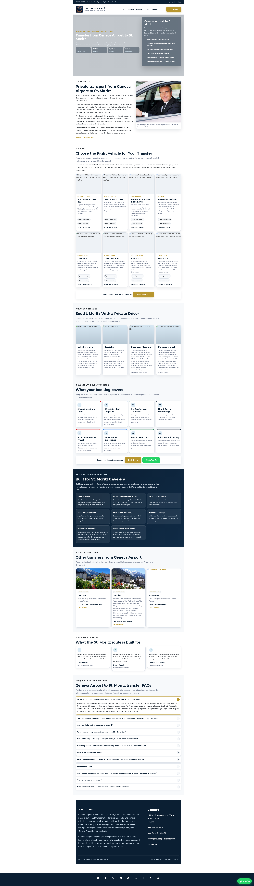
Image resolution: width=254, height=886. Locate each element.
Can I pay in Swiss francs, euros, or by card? (95, 725)
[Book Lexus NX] (168, 243)
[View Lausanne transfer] (164, 578)
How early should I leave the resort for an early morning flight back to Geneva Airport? (111, 746)
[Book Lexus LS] (141, 243)
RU (176, 2)
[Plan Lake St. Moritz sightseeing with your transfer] (88, 334)
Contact (155, 9)
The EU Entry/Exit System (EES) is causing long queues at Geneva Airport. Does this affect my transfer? (118, 718)
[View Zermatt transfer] (93, 578)
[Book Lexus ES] (88, 243)
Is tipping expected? (85, 766)
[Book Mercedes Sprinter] (168, 184)
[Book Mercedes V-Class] (115, 184)
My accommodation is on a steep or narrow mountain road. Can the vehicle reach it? (110, 759)
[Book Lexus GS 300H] (115, 243)
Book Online (133, 460)
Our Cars (130, 9)
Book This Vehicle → (84, 228)
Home (122, 9)
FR (173, 2)
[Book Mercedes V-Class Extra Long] (141, 184)
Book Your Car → (143, 294)
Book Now (174, 9)
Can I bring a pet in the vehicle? (89, 780)
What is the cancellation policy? (89, 752)
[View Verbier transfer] (129, 578)
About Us (139, 9)
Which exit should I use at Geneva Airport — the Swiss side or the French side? (108, 699)
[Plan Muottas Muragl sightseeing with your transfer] (168, 334)
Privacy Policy (156, 859)
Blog (148, 9)
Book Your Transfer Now (85, 137)
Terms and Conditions (171, 859)
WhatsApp (152, 844)
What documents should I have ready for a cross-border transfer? (103, 787)
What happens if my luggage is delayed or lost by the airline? (101, 732)
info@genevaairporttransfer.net (161, 839)
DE (180, 2)
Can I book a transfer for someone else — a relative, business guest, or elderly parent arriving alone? (117, 773)
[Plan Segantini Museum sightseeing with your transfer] (141, 334)
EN (170, 2)
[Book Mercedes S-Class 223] (88, 184)
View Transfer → (83, 607)
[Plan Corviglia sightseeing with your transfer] (115, 334)
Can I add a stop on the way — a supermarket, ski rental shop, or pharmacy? (107, 739)
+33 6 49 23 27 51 (80, 2)
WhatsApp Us (151, 460)
